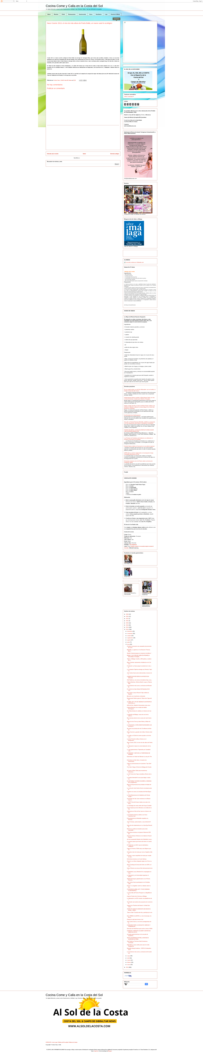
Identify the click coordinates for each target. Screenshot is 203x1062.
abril (128, 958)
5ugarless (96, 1051)
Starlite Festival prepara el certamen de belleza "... (139, 653)
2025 (127, 616)
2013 (127, 967)
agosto (129, 640)
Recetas (56, 14)
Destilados (99, 14)
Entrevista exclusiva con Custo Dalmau (136, 859)
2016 (127, 625)
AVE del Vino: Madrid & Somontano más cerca (138, 705)
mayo (128, 955)
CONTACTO (48, 1042)
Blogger (110, 1051)
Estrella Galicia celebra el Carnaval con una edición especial (139, 446)
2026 (127, 614)
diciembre (130, 631)
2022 (127, 620)
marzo (129, 960)
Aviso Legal (54, 1042)
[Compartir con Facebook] (84, 80)
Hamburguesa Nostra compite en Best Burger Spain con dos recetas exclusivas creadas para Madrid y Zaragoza (139, 398)
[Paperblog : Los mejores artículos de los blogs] (128, 976)
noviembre (130, 633)
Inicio (84, 154)
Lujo (106, 14)
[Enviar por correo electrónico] (80, 80)
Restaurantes (71, 14)
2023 (127, 618)
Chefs (63, 14)
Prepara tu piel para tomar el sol (135, 919)
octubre (129, 635)
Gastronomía (82, 14)
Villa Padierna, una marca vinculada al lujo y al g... (139, 680)
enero (129, 964)
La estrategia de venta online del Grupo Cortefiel (139, 805)
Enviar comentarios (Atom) (86, 158)
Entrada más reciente (52, 154)
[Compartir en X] (83, 80)
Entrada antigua (114, 154)
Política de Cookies (73, 1042)
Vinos (90, 14)
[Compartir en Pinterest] (86, 80)
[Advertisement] (83, 137)
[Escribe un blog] (81, 80)
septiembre (130, 637)
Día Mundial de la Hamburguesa (132, 415)
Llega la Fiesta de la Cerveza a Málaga (137, 896)
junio (128, 644)
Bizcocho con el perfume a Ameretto (136, 696)
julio (128, 642)
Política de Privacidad (63, 1042)
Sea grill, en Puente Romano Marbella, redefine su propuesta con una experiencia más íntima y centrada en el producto (139, 422)
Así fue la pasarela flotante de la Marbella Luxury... (139, 839)
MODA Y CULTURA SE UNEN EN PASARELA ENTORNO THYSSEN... (138, 656)
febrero (129, 962)
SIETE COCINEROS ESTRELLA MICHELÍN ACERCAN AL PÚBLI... (138, 938)
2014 (127, 629)
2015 (127, 627)
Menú (49, 14)
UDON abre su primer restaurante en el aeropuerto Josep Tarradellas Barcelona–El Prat (138, 453)
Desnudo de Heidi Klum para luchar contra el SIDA (139, 928)
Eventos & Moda (115, 14)
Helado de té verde (129, 271)
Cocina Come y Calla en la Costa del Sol (74, 6)
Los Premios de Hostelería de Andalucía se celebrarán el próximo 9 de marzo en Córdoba (138, 438)
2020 (127, 623)
